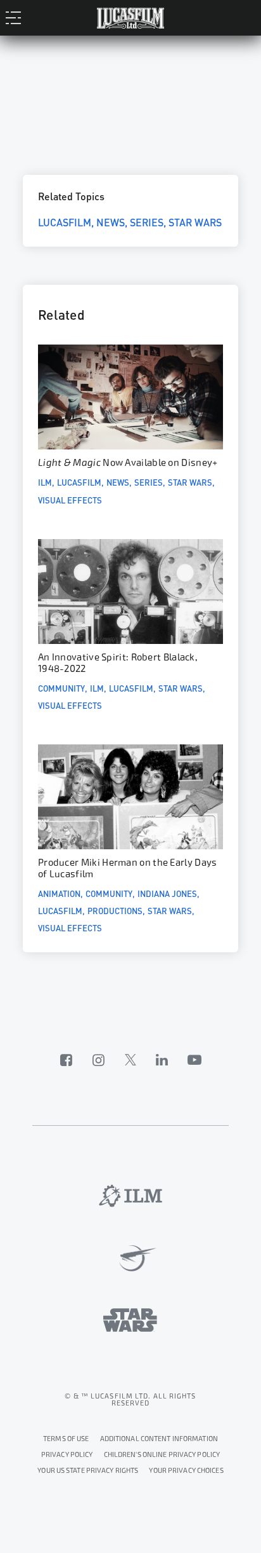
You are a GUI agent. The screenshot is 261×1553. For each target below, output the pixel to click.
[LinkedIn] (162, 1059)
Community (61, 687)
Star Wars (195, 221)
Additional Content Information (159, 1439)
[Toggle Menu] (17, 17)
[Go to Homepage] (130, 17)
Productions (115, 910)
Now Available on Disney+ (127, 463)
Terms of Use (66, 1439)
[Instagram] (99, 1059)
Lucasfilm (64, 221)
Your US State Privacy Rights (87, 1471)
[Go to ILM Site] (130, 1195)
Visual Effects (70, 499)
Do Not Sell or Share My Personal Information (185, 1469)
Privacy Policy (67, 1455)
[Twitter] (130, 1060)
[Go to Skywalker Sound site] (131, 1258)
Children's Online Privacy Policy (162, 1455)
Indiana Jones (167, 893)
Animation (59, 893)
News (110, 221)
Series (146, 221)
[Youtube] (194, 1059)
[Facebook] (66, 1059)
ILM (45, 481)
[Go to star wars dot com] (130, 1320)
